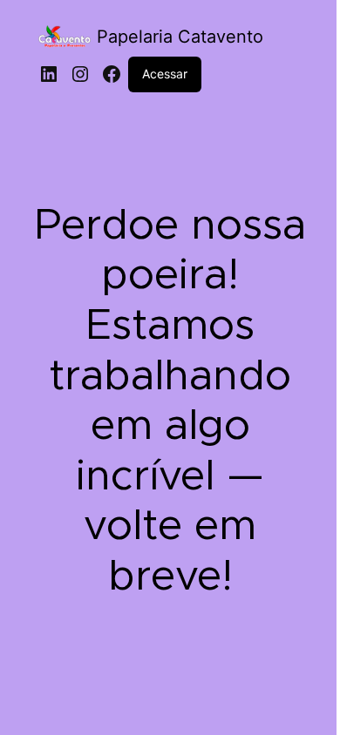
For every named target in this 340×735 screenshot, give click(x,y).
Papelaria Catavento (180, 36)
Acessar (164, 73)
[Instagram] (80, 74)
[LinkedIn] (48, 74)
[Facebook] (111, 74)
